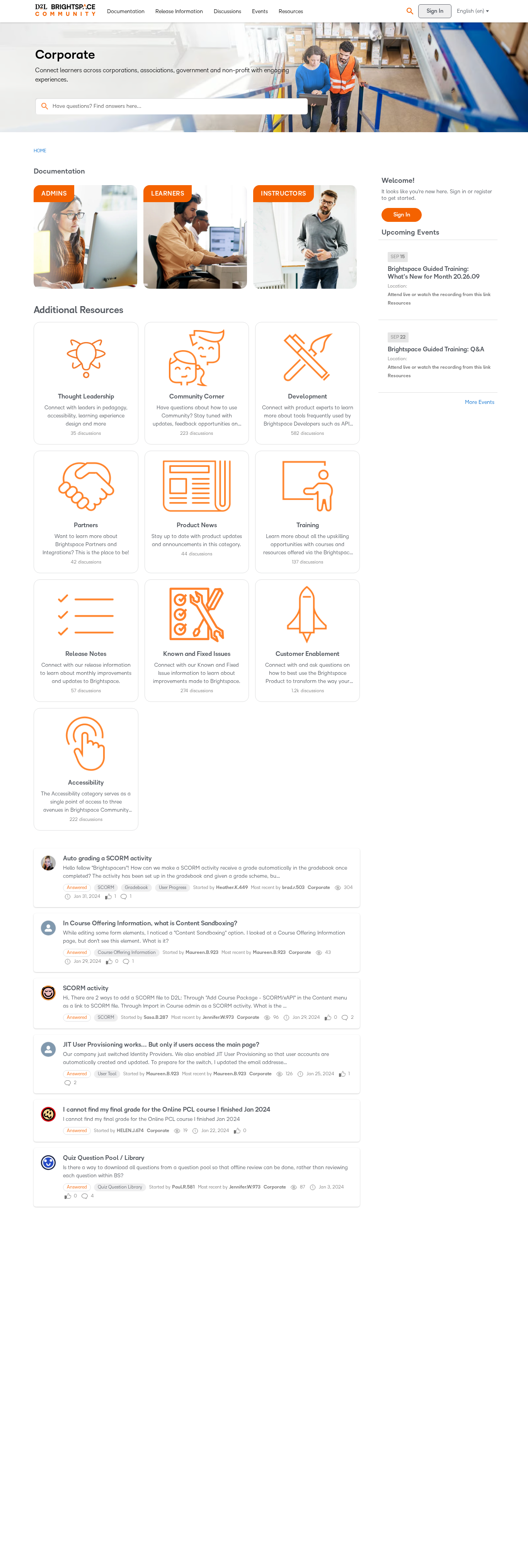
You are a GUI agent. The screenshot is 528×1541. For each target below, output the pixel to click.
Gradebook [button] (136, 887)
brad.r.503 (293, 887)
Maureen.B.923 (202, 952)
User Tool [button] (107, 1073)
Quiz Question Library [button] (120, 1187)
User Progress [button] (172, 887)
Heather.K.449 (232, 887)
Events (260, 11)
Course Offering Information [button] (127, 952)
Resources (291, 11)
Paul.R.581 (183, 1187)
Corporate (319, 887)
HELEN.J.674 (130, 1130)
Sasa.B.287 (156, 1017)
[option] (398, 257)
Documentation (126, 11)
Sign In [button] (401, 215)
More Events (479, 402)
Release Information (179, 11)
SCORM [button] (106, 887)
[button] (409, 11)
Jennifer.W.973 (218, 1017)
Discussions (227, 11)
